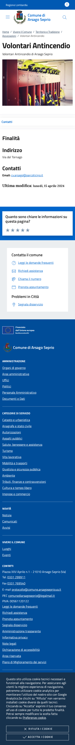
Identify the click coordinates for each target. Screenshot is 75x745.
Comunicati (9, 521)
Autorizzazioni (11, 432)
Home (5, 32)
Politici (6, 386)
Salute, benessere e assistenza (22, 444)
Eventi (6, 555)
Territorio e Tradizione (48, 32)
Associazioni (9, 36)
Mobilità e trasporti (14, 463)
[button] (17, 4)
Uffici (5, 380)
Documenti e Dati (13, 398)
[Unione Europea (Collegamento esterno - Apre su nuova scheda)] (37, 331)
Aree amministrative (15, 374)
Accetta (40, 737)
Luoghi (6, 548)
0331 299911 (16, 577)
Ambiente (8, 475)
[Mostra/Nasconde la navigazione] (7, 17)
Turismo (7, 450)
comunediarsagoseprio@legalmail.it (31, 595)
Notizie (7, 515)
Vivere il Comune (22, 32)
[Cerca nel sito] (64, 17)
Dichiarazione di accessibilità (21, 649)
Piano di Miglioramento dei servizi (24, 662)
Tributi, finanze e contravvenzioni (24, 481)
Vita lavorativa (11, 457)
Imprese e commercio (16, 494)
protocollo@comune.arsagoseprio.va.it (36, 589)
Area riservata (11, 656)
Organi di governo (14, 367)
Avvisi (6, 527)
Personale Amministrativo (19, 392)
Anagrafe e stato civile (17, 426)
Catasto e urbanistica (16, 420)
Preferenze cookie (34, 717)
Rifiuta (40, 729)
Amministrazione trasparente (21, 631)
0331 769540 (16, 583)
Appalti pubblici (12, 438)
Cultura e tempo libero (17, 487)
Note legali (9, 643)
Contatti (7, 121)
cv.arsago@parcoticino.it (27, 175)
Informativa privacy (15, 637)
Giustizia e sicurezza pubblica (21, 469)
